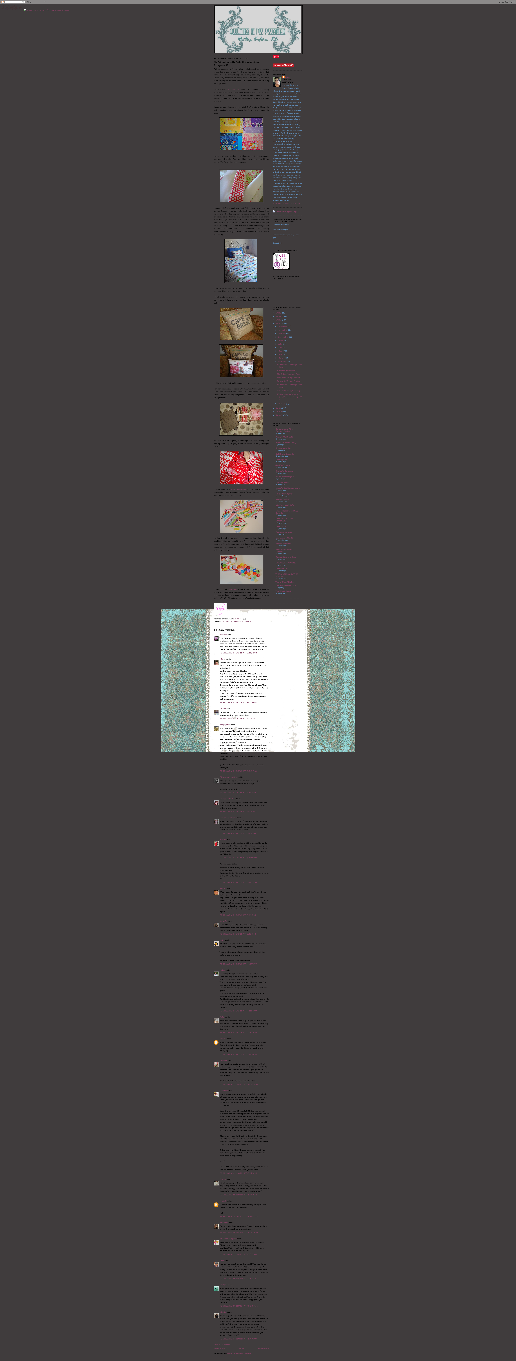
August (281, 340)
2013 (279, 320)
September (283, 337)
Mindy (223, 1312)
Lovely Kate (232, 589)
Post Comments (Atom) (239, 1353)
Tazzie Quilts (282, 568)
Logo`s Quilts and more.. (288, 488)
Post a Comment (222, 1345)
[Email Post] (244, 619)
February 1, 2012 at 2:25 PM (238, 653)
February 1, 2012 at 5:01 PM (238, 833)
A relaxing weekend (286, 370)
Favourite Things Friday (288, 377)
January (282, 404)
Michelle (224, 1222)
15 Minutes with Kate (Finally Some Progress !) (289, 396)
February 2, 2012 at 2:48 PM (239, 1279)
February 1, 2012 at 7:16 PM (238, 915)
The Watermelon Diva (286, 585)
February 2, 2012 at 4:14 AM (238, 1195)
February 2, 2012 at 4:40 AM (239, 1232)
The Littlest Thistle (284, 582)
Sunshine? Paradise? (286, 563)
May (280, 351)
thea (222, 1260)
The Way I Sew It (284, 591)
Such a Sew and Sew (286, 557)
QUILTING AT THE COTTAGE (284, 520)
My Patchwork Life (285, 505)
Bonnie (223, 1039)
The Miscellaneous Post (288, 374)
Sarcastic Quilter (284, 532)
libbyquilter (225, 725)
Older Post (263, 1348)
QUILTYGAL (281, 526)
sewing (248, 621)
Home (241, 1348)
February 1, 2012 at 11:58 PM (238, 1054)
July (280, 344)
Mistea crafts (282, 499)
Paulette (224, 1285)
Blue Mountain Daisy (286, 442)
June (280, 347)
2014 (279, 316)
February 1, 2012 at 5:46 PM (238, 882)
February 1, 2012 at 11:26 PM (238, 1011)
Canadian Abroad (228, 818)
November (283, 330)
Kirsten (223, 839)
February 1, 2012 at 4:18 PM (238, 793)
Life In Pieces (282, 482)
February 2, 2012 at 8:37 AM (238, 1254)
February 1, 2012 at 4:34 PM (238, 811)
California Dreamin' (285, 454)
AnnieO (223, 1060)
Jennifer (224, 921)
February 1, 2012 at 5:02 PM (238, 858)
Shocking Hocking (228, 777)
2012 (279, 323)
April (280, 354)
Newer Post (219, 1348)
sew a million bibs (234, 89)
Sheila (223, 709)
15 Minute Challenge (233, 621)
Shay (287, 77)
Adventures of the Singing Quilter (284, 430)
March (281, 358)
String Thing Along (238, 489)
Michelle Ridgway (228, 1239)
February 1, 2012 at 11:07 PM (238, 964)
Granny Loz (281, 459)
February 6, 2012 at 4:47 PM (238, 1339)
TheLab (223, 1201)
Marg (222, 659)
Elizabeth (224, 1090)
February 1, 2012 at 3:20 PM (238, 702)
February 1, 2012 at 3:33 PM (238, 718)
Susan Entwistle (227, 799)
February (282, 361)
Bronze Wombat (283, 448)
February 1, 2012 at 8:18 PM (238, 934)
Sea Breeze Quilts (284, 538)
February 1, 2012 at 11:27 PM (238, 1032)
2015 (279, 313)
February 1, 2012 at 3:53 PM (238, 771)
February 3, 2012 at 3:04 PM (239, 1306)
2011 (278, 408)
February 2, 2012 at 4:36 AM (239, 1216)
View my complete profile (286, 203)
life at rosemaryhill (285, 477)
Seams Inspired (283, 543)
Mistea (223, 888)
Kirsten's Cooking (284, 471)
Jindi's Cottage (283, 465)
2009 (279, 415)
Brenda (223, 1179)
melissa (223, 634)
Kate (222, 940)
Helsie (222, 970)
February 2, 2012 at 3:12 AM (238, 1173)
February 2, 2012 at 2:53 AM (239, 1084)
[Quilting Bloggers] (285, 211)
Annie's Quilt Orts (284, 437)
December (283, 326)
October (282, 333)
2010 (279, 412)
